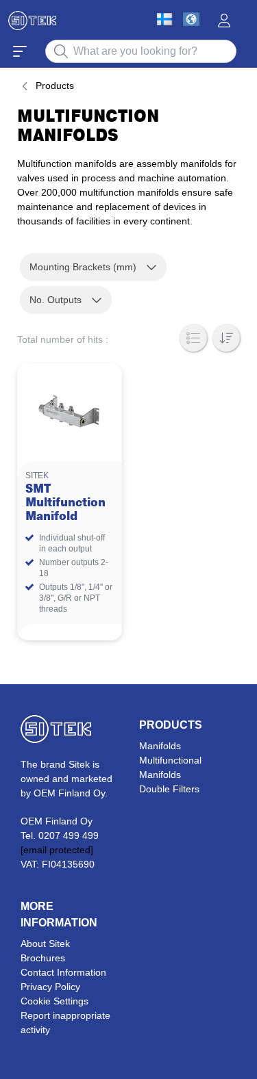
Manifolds (160, 745)
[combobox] (141, 51)
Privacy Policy (50, 986)
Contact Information (63, 972)
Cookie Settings (54, 1001)
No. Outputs (55, 299)
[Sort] (226, 338)
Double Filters (169, 788)
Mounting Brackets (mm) (82, 266)
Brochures (43, 957)
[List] (193, 338)
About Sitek (45, 943)
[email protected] (57, 849)
